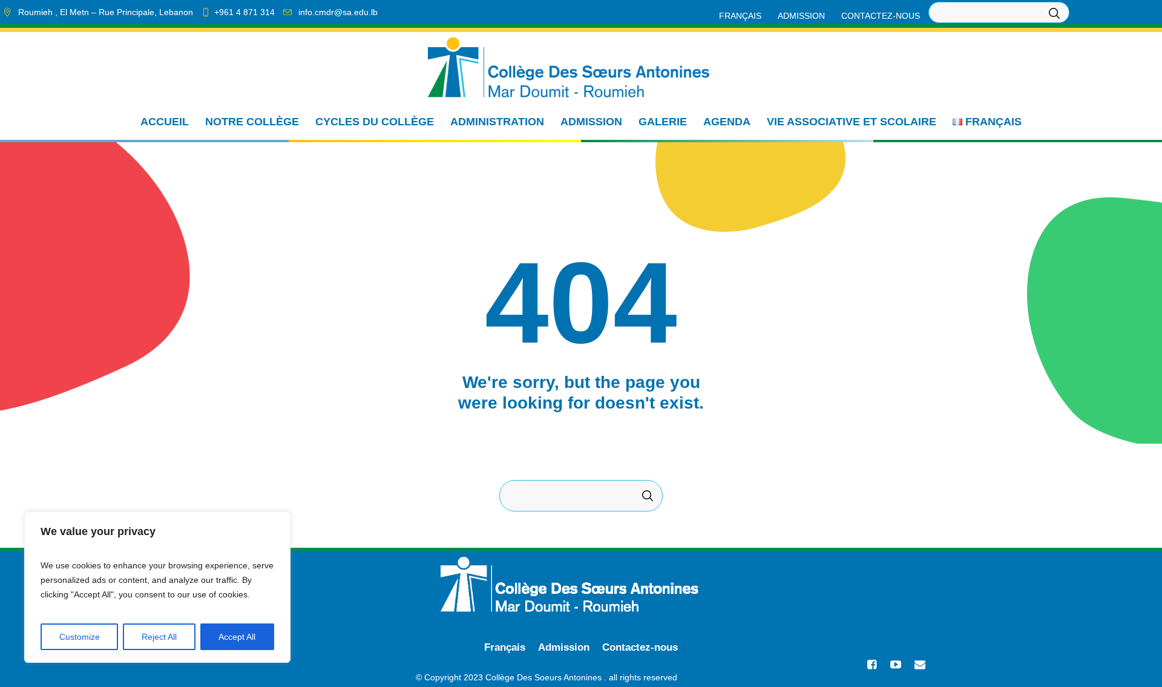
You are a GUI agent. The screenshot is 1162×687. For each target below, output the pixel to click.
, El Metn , (105, 12)
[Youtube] (896, 665)
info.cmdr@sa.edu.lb (338, 12)
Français (504, 647)
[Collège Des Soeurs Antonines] (581, 584)
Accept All (236, 637)
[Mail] (920, 665)
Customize (79, 637)
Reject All (159, 637)
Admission (563, 647)
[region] (157, 587)
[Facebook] (871, 665)
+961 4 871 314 (244, 12)
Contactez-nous (640, 647)
